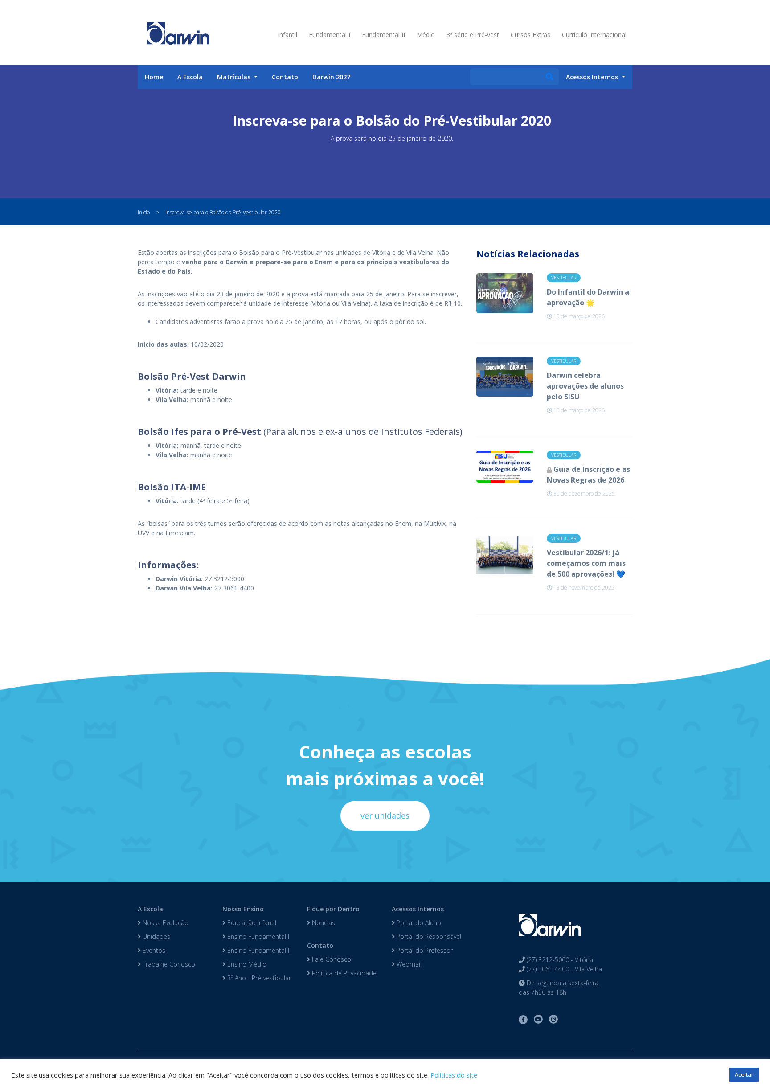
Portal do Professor (424, 950)
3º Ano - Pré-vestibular (258, 978)
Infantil (287, 34)
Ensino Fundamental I (257, 936)
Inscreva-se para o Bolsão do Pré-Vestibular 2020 (223, 212)
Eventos (153, 950)
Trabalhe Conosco (168, 964)
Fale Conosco (330, 959)
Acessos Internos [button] (593, 77)
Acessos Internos (418, 909)
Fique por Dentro (333, 909)
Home (154, 77)
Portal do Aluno (418, 922)
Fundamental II (383, 34)
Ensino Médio (245, 964)
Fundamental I (329, 34)
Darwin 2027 (331, 77)
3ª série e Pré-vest (472, 34)
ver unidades (385, 815)
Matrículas (234, 77)
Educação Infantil (250, 922)
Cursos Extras (530, 34)
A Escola (190, 77)
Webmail (408, 964)
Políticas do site (453, 1074)
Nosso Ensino (243, 909)
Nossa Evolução (164, 922)
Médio (426, 34)
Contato (285, 77)
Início (144, 212)
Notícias (322, 922)
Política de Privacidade (343, 973)
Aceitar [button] (744, 1074)
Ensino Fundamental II (258, 950)
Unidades (155, 936)
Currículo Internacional (594, 34)
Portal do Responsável (428, 936)
